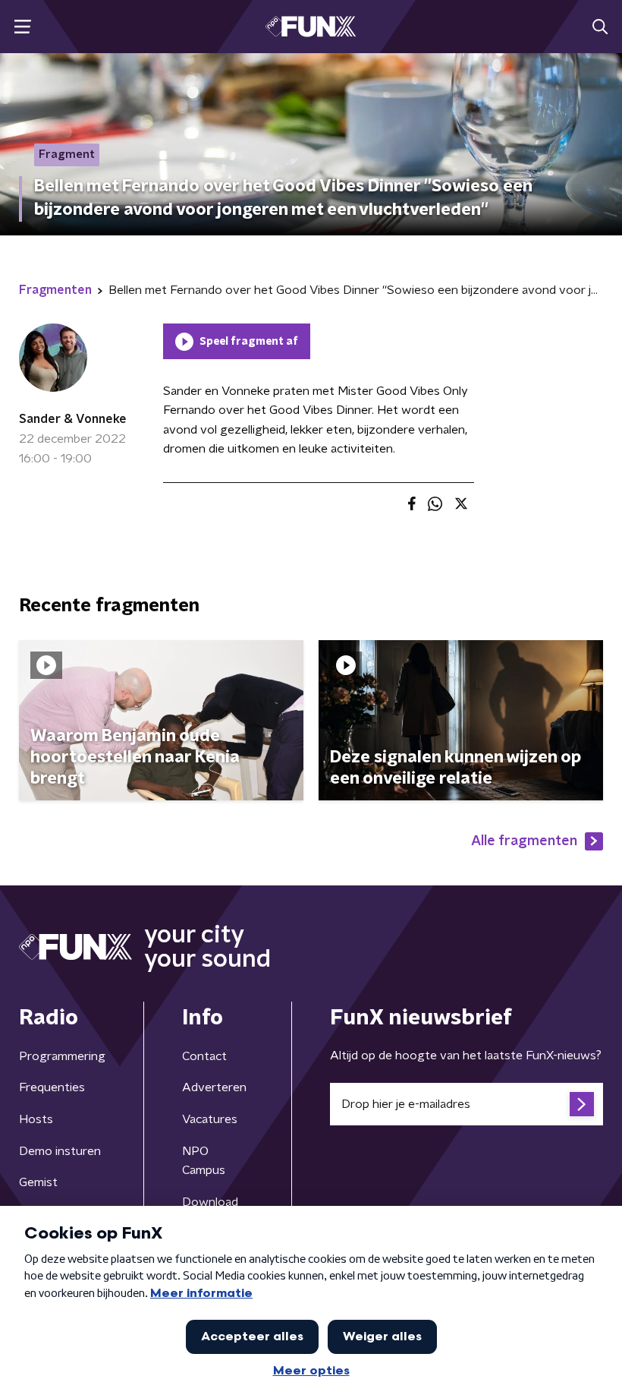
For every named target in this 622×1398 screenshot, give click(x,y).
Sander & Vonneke (73, 419)
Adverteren (214, 1087)
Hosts (36, 1119)
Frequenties (52, 1087)
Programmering (62, 1056)
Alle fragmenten (524, 841)
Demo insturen (60, 1151)
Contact (204, 1056)
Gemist (38, 1182)
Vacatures (209, 1119)
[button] (22, 27)
